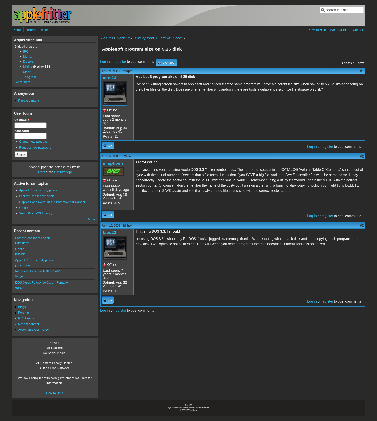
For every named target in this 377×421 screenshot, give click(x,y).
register (120, 61)
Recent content (28, 100)
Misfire (27, 66)
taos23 (109, 77)
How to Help (54, 393)
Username (22, 120)
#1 (362, 71)
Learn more (22, 82)
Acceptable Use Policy (33, 329)
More (91, 219)
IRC (25, 51)
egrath (19, 287)
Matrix (27, 56)
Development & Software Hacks (158, 38)
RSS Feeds (26, 318)
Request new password (35, 147)
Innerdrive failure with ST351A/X (37, 271)
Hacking (123, 38)
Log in (105, 61)
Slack (27, 72)
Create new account (33, 141)
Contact (358, 29)
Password (22, 130)
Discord (28, 61)
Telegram (29, 77)
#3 (362, 226)
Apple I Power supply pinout (38, 190)
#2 (362, 156)
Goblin (23, 207)
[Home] (43, 22)
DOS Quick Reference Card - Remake (41, 282)
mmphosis (113, 163)
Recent (45, 29)
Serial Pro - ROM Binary (35, 213)
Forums (30, 29)
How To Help (317, 29)
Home (17, 29)
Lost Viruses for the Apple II (38, 196)
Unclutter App (63, 172)
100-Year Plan (339, 29)
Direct (41, 172)
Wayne (20, 276)
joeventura (22, 265)
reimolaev (22, 243)
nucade (20, 254)
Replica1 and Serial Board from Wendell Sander (52, 202)
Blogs (22, 307)
